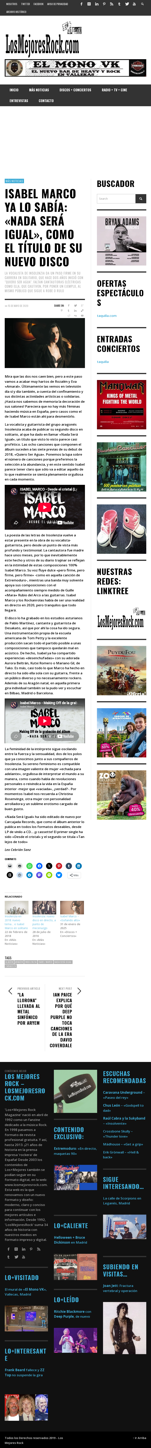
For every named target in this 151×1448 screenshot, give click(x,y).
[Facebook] (81, 4)
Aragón (19, 962)
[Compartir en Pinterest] (61, 310)
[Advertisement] (75, 142)
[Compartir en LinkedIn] (75, 310)
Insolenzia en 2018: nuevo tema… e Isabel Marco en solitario (16, 922)
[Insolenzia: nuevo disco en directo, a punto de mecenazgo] (44, 907)
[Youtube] (134, 4)
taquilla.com (107, 315)
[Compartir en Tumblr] (68, 310)
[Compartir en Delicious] (82, 310)
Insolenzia (31, 962)
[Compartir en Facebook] (68, 305)
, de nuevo (72, 1316)
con (72, 1311)
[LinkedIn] (96, 4)
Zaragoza (11, 966)
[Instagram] (89, 4)
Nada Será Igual (63, 962)
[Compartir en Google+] (82, 305)
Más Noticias (14, 181)
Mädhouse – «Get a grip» (123, 1144)
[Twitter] (127, 4)
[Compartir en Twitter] (75, 305)
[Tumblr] (119, 4)
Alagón (9, 962)
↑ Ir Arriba (139, 1438)
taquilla (103, 361)
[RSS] (111, 4)
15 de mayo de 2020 (18, 306)
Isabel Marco (45, 962)
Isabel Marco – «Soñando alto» (70, 918)
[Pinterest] (104, 4)
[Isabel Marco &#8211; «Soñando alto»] (72, 907)
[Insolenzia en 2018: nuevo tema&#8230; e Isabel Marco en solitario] (17, 907)
